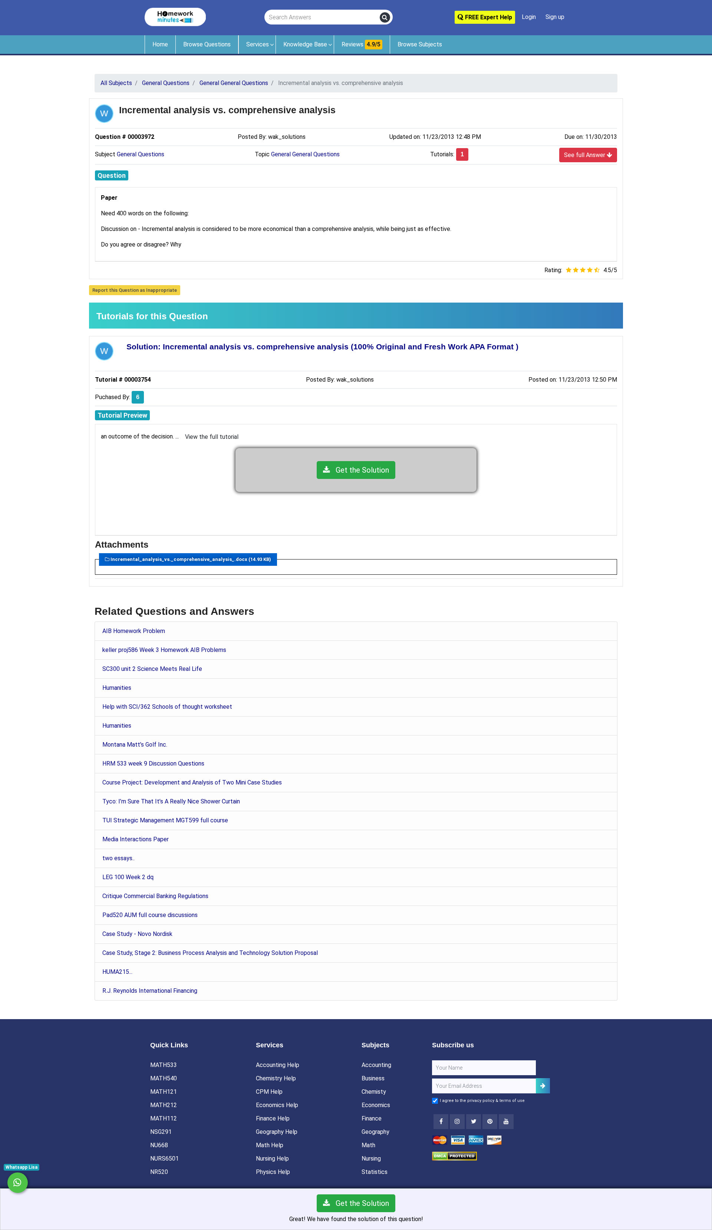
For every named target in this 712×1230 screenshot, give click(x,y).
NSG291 (161, 1131)
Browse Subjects (420, 44)
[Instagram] (457, 1121)
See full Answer (585, 155)
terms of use (512, 1100)
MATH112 (163, 1118)
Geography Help (276, 1131)
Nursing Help (272, 1158)
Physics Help (273, 1171)
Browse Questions (207, 44)
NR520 (159, 1171)
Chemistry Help (276, 1078)
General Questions (140, 154)
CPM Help (269, 1091)
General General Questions (305, 154)
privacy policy (480, 1100)
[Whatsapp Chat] (17, 1182)
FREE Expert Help (488, 17)
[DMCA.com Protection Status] (454, 1155)
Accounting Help (277, 1064)
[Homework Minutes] (175, 16)
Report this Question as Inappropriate (134, 290)
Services (257, 44)
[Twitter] (473, 1121)
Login (529, 16)
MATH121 (163, 1091)
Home (160, 44)
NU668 (159, 1145)
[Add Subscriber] (543, 1085)
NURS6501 (164, 1158)
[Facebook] (441, 1121)
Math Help (269, 1145)
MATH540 (163, 1078)
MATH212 (163, 1105)
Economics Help (277, 1105)
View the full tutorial (211, 436)
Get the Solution (359, 470)
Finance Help (273, 1118)
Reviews (361, 44)
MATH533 (163, 1064)
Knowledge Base (305, 44)
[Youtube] (489, 1121)
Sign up (554, 16)
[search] (384, 17)
